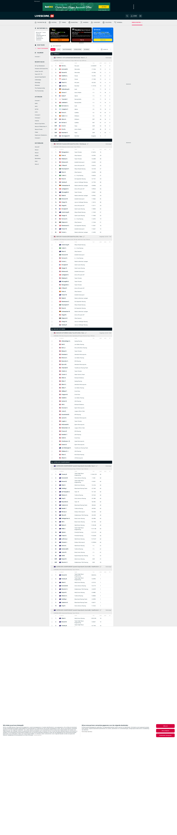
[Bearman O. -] (81, 132)
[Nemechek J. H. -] (81, 427)
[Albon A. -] (81, 119)
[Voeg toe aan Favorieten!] (51, 65)
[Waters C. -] (81, 495)
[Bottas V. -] (81, 122)
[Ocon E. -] (81, 125)
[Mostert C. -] (81, 562)
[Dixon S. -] (81, 172)
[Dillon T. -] (81, 381)
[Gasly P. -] (81, 95)
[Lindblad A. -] (81, 102)
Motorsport (57, 46)
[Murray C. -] (81, 511)
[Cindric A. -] (81, 371)
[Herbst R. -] (81, 401)
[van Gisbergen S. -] (81, 447)
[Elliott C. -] (81, 384)
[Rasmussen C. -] (81, 225)
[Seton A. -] (81, 545)
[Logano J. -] (81, 421)
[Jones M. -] (81, 552)
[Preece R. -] (81, 431)
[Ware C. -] (81, 454)
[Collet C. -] (81, 175)
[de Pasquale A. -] (81, 491)
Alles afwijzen (165, 730)
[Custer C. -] (81, 374)
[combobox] (104, 49)
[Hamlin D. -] (81, 397)
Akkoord (165, 726)
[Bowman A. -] (81, 354)
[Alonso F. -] (81, 92)
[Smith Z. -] (81, 437)
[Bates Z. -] (81, 525)
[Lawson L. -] (81, 85)
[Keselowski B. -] (81, 414)
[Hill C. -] (81, 521)
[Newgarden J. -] (81, 152)
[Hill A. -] (81, 404)
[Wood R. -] (81, 515)
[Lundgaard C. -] (81, 188)
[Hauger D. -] (81, 215)
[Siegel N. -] (81, 205)
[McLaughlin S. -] (81, 192)
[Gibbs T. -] (81, 387)
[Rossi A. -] (81, 178)
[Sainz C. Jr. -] (81, 115)
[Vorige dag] (98, 49)
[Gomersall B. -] (81, 549)
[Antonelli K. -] (81, 69)
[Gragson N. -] (81, 394)
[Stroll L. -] (81, 129)
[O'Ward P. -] (81, 165)
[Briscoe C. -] (81, 357)
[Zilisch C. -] (81, 458)
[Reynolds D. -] (81, 501)
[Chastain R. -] (81, 367)
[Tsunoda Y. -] (81, 99)
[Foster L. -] (81, 232)
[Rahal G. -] (81, 195)
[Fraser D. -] (81, 535)
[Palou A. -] (81, 155)
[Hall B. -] (81, 555)
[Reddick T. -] (81, 434)
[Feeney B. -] (81, 474)
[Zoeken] (127, 16)
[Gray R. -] (81, 498)
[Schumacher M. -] (81, 185)
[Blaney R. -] (81, 351)
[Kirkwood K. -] (81, 162)
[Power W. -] (81, 228)
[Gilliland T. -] (81, 391)
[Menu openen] (140, 16)
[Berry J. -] (81, 347)
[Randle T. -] (81, 508)
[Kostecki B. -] (81, 478)
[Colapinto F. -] (81, 109)
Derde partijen (37, 735)
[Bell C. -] (81, 344)
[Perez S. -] (81, 112)
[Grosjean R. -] (81, 208)
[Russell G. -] (81, 72)
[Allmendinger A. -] (81, 341)
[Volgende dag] (110, 49)
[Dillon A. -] (81, 377)
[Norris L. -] (81, 65)
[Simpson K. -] (81, 222)
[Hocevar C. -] (81, 407)
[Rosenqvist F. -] (81, 168)
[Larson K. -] (81, 417)
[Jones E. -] (81, 411)
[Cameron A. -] (81, 505)
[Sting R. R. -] (81, 202)
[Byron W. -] (81, 364)
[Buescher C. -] (81, 361)
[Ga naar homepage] (47, 15)
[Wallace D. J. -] (81, 451)
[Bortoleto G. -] (81, 105)
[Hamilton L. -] (81, 75)
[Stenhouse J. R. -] (81, 441)
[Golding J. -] (81, 488)
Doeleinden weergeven (165, 735)
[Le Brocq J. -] (81, 539)
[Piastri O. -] (81, 82)
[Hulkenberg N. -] (81, 89)
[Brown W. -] (81, 481)
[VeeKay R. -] (81, 182)
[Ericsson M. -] (81, 198)
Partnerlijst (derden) (87, 731)
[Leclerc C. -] (81, 79)
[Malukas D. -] (81, 158)
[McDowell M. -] (81, 424)
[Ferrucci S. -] (81, 218)
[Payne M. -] (81, 559)
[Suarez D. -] (81, 444)
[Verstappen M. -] (81, 135)
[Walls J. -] (81, 529)
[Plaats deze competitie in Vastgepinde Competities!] (86, 57)
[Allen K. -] (81, 485)
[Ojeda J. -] (81, 532)
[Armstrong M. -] (81, 212)
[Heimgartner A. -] (81, 518)
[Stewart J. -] (81, 542)
